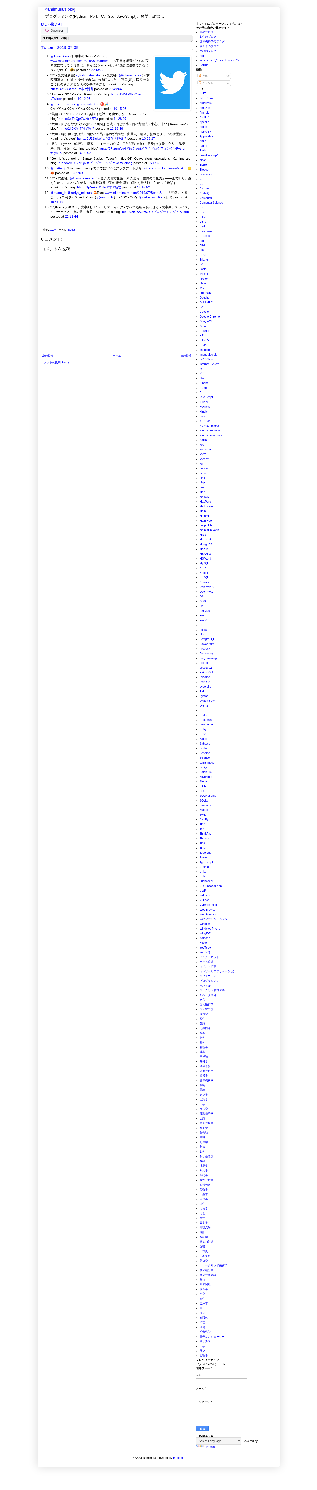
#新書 (89, 89)
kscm (203, 454)
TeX (202, 829)
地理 (202, 1213)
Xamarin (205, 938)
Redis (203, 715)
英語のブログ (208, 51)
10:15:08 (119, 109)
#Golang (126, 163)
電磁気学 (205, 1227)
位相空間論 (206, 1009)
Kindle (204, 411)
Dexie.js (205, 236)
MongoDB (206, 544)
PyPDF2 (205, 682)
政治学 (204, 1170)
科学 (202, 1042)
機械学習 (205, 1066)
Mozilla (204, 549)
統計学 (204, 1237)
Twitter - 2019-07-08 (59, 47)
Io (201, 368)
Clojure (204, 188)
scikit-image (207, 762)
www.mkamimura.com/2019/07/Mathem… (81, 61)
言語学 (204, 1099)
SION (203, 786)
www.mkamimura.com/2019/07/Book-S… (135, 193)
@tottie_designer (62, 104)
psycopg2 (206, 667)
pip (202, 634)
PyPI (202, 691)
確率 (202, 1052)
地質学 (204, 1208)
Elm (202, 250)
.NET (203, 93)
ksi (201, 463)
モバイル (205, 985)
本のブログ (206, 32)
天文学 (204, 1222)
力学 (202, 1346)
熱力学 (204, 1260)
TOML (203, 848)
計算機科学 (206, 1080)
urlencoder (206, 881)
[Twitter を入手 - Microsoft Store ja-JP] (172, 109)
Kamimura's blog (60, 9)
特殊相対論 (206, 1241)
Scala (203, 748)
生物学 (204, 1175)
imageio (205, 350)
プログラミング (209, 980)
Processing (207, 653)
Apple (203, 126)
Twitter (71, 229)
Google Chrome (210, 316)
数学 (202, 1151)
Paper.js (205, 610)
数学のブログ (208, 36)
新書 (202, 1146)
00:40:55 (97, 70)
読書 (202, 1246)
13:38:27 (148, 138)
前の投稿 (185, 355)
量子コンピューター (212, 1336)
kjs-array (205, 421)
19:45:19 (56, 202)
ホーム (117, 355)
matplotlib (206, 525)
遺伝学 (204, 1014)
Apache (204, 122)
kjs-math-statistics (211, 435)
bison (203, 160)
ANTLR (204, 117)
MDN (203, 535)
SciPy (203, 767)
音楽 (202, 1033)
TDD (202, 824)
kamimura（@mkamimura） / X (219, 60)
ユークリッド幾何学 (212, 990)
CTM (203, 217)
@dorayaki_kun (87, 104)
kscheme (205, 449)
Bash (203, 150)
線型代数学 (206, 1180)
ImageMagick (208, 354)
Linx (202, 478)
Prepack (205, 648)
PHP (202, 625)
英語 (202, 1023)
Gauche (205, 297)
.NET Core (206, 98)
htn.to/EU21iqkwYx (91, 138)
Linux (203, 473)
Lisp (202, 482)
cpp (202, 207)
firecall (204, 273)
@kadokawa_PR (150, 197)
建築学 (204, 1094)
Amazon (205, 108)
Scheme (205, 753)
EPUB (203, 255)
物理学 (204, 1289)
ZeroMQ (205, 952)
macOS (204, 497)
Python (204, 696)
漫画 (202, 1313)
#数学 (90, 128)
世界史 (204, 1166)
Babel (203, 146)
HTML (203, 335)
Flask (203, 283)
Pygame (205, 677)
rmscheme (206, 724)
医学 (202, 1018)
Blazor (204, 164)
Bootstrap (206, 174)
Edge (203, 240)
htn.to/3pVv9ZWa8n (91, 187)
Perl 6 (203, 620)
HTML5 (204, 340)
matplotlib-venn (209, 530)
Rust (202, 734)
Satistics (205, 743)
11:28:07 (120, 119)
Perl (202, 615)
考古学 (204, 1109)
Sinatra (204, 781)
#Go (116, 163)
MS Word (205, 558)
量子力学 (205, 1341)
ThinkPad (206, 833)
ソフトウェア (208, 976)
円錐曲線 (205, 1028)
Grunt (203, 326)
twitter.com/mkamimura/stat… (164, 168)
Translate (211, 1447)
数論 (202, 1161)
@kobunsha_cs (130, 75)
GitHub (204, 65)
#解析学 (120, 138)
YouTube (205, 947)
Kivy (202, 416)
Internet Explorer (210, 364)
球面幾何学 (206, 1071)
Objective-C (207, 587)
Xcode (204, 942)
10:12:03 (84, 99)
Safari (203, 739)
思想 (202, 1118)
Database (206, 231)
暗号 (202, 999)
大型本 (204, 1194)
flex (202, 288)
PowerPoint (207, 644)
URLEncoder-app (211, 886)
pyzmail (204, 705)
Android (205, 112)
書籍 (202, 1137)
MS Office (206, 553)
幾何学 (204, 1061)
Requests (206, 720)
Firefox (204, 278)
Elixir (203, 245)
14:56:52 (84, 153)
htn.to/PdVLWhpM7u (126, 94)
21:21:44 (71, 216)
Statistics (205, 805)
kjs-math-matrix (209, 425)
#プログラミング (161, 148)
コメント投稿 (208, 966)
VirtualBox (206, 895)
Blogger (205, 169)
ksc (202, 444)
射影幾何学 (206, 1123)
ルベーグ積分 (208, 995)
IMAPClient (207, 359)
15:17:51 (154, 163)
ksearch (205, 459)
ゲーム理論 (206, 961)
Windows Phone (210, 928)
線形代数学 (206, 1184)
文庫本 (204, 1303)
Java (203, 392)
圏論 (202, 1089)
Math (203, 511)
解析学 (204, 1047)
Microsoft (205, 539)
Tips (202, 843)
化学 (202, 1037)
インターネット (209, 957)
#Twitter (56, 99)
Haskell (204, 330)
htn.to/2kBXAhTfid (72, 128)
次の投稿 (47, 355)
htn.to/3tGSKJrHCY (136, 212)
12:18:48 (116, 128)
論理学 (204, 1355)
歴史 (202, 1350)
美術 (202, 1279)
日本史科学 (206, 1256)
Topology (205, 852)
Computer (206, 198)
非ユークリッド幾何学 (213, 1265)
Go (201, 307)
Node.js (204, 572)
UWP (203, 890)
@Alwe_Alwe (59, 56)
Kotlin (203, 440)
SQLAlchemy (208, 795)
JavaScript (206, 397)
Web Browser (208, 909)
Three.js (205, 838)
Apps (203, 55)
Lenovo (204, 468)
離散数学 (205, 1331)
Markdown (206, 506)
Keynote (205, 406)
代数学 (204, 1189)
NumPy (204, 582)
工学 (202, 1104)
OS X (203, 601)
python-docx (207, 700)
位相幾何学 (206, 1004)
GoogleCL (206, 321)
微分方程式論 (208, 1275)
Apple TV (205, 131)
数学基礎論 (206, 1156)
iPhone (204, 383)
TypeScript (206, 862)
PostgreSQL (207, 639)
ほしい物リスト (52, 24)
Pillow (203, 629)
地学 (202, 1203)
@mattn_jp (58, 168)
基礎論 (204, 1056)
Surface (204, 810)
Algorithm (206, 103)
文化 (202, 1293)
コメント (207, 83)
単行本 (204, 1199)
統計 (202, 1232)
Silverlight (206, 777)
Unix (202, 876)
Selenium (206, 772)
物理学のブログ (209, 46)
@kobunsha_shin (89, 75)
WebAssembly (209, 914)
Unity (203, 871)
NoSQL (204, 577)
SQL (202, 791)
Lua (202, 487)
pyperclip (205, 686)
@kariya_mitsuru (79, 193)
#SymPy (56, 153)
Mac (202, 492)
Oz (201, 606)
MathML (205, 515)
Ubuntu (204, 867)
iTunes (204, 387)
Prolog (204, 662)
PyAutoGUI (206, 672)
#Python (180, 148)
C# (201, 183)
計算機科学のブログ (212, 41)
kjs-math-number (210, 430)
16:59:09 (76, 173)
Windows (205, 924)
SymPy (204, 819)
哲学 (202, 1218)
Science (205, 757)
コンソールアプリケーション (218, 971)
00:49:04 (115, 89)
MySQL (204, 563)
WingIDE (205, 933)
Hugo (203, 345)
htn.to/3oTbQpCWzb (74, 119)
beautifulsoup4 (209, 155)
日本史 (204, 1251)
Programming (208, 658)
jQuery (204, 402)
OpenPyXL (206, 591)
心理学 (204, 1142)
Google (204, 311)
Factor (203, 269)
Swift (203, 814)
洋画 (202, 1322)
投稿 (204, 75)
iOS (202, 373)
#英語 (94, 119)
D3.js (203, 221)
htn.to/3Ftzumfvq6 (112, 148)
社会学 (204, 1128)
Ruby (203, 729)
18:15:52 (143, 187)
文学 (202, 1298)
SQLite (204, 800)
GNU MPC (206, 302)
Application (207, 136)
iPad (202, 378)
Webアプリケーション (214, 919)
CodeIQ (204, 193)
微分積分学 (206, 1270)
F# (201, 264)
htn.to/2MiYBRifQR (72, 163)
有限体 (204, 1317)
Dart (202, 226)
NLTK (203, 568)
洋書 (202, 1327)
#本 (81, 89)
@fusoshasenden (82, 178)
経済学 (204, 1075)
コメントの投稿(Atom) (55, 362)
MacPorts (205, 501)
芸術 (202, 1085)
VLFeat (204, 900)
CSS (202, 212)
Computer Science (211, 202)
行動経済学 (206, 1113)
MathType (206, 520)
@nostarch (105, 197)
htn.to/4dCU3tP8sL (64, 89)
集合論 (204, 1132)
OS (202, 596)
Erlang (204, 259)
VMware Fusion (209, 904)
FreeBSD (205, 293)
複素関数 (205, 1284)
